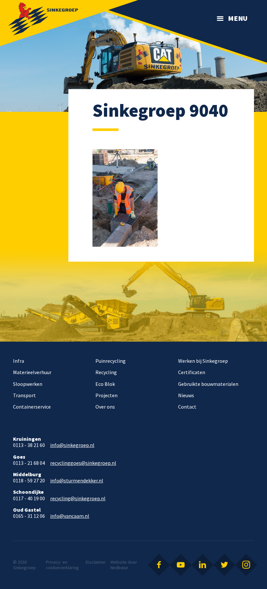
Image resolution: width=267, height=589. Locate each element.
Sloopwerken (27, 384)
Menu (237, 18)
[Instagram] (246, 565)
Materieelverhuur (32, 372)
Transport (24, 395)
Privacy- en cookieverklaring (62, 564)
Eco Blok (105, 384)
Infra (18, 361)
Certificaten (191, 372)
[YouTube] (181, 565)
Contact (187, 406)
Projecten (106, 395)
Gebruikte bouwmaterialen (208, 384)
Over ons (105, 406)
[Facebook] (159, 565)
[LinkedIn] (202, 565)
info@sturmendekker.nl (76, 481)
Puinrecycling (110, 361)
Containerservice (32, 406)
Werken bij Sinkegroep (203, 361)
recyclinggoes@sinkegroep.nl (83, 463)
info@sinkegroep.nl (72, 445)
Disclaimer (96, 562)
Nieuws (186, 395)
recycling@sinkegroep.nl (77, 498)
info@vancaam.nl (69, 516)
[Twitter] (224, 565)
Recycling (106, 372)
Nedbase (119, 567)
